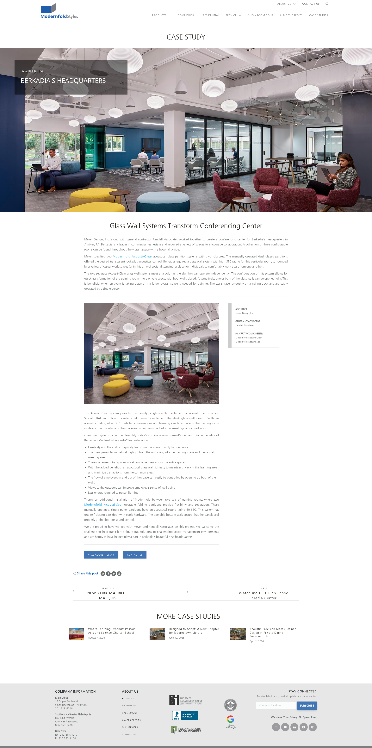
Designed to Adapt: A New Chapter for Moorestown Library (194, 630)
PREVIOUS (108, 587)
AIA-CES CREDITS (131, 720)
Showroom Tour (260, 15)
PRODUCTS (128, 698)
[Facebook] (108, 573)
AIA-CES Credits (291, 15)
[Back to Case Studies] (186, 592)
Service (231, 15)
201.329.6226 (64, 708)
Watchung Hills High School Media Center (264, 591)
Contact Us (311, 3)
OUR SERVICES (130, 727)
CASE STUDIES (130, 713)
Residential (211, 15)
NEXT (264, 587)
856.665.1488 (64, 725)
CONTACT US (129, 734)
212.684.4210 (69, 734)
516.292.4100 (67, 738)
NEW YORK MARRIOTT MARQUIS (107, 591)
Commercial (187, 15)
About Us (284, 3)
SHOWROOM (129, 705)
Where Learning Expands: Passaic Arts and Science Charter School (111, 630)
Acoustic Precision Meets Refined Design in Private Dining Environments (273, 632)
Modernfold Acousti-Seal (103, 504)
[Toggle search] (327, 4)
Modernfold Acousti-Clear (132, 256)
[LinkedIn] (103, 573)
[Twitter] (113, 573)
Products (159, 15)
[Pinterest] (119, 573)
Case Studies (318, 15)
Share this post (87, 573)
